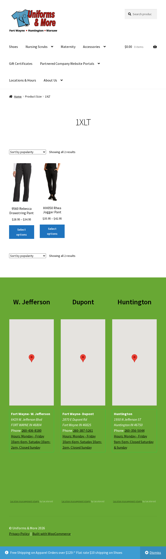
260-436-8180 (32, 430)
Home (18, 96)
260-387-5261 (83, 430)
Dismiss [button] (155, 552)
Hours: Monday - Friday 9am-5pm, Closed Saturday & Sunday (133, 442)
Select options (21, 232)
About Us (50, 80)
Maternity (68, 46)
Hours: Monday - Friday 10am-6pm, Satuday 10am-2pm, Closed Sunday (31, 442)
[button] (31, 358)
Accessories (91, 46)
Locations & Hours (22, 80)
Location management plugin (24, 501)
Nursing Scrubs (37, 46)
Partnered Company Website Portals (67, 63)
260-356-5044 (134, 430)
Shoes (13, 46)
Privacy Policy (19, 533)
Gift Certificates (20, 63)
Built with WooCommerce (51, 533)
